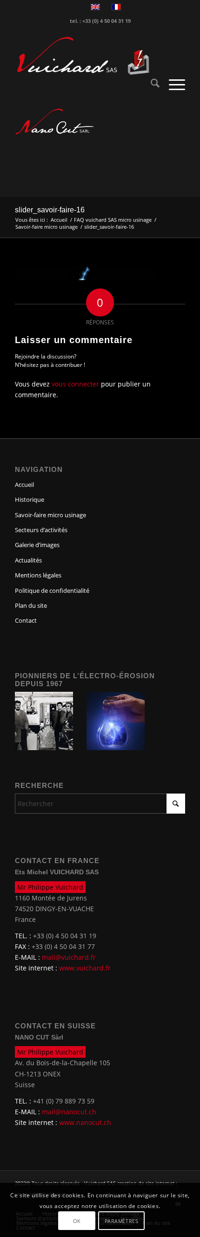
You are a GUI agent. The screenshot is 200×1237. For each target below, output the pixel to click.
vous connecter (75, 384)
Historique (29, 499)
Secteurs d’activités (41, 530)
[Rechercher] (150, 84)
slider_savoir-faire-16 (50, 210)
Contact (26, 620)
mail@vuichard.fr (69, 957)
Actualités (28, 560)
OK (76, 1220)
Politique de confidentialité (52, 590)
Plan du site (31, 605)
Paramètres (122, 1220)
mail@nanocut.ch (69, 1111)
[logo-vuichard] (83, 56)
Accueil (24, 484)
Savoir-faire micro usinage (50, 515)
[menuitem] (150, 84)
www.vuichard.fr (85, 967)
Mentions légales (38, 575)
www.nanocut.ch (85, 1122)
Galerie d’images (37, 545)
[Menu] (172, 84)
